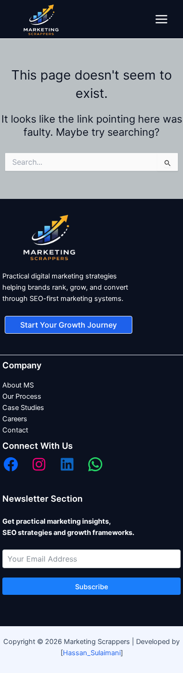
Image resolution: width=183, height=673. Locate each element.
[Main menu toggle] (161, 19)
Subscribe (91, 587)
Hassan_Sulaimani (92, 653)
